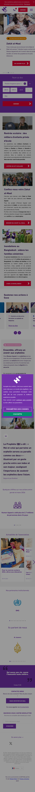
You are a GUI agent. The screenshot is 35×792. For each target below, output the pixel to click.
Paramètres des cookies (17, 409)
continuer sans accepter (24, 400)
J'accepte (17, 414)
